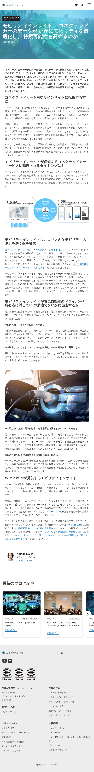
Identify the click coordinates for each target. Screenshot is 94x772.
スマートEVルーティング (59, 715)
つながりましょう (9, 711)
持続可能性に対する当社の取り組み (35, 528)
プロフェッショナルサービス (14, 696)
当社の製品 (6, 700)
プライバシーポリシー (58, 749)
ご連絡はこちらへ (24, 560)
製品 (40, 511)
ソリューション (52, 511)
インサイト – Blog (56, 728)
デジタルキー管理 (56, 706)
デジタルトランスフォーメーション (16, 732)
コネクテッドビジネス (11, 18)
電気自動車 (6, 737)
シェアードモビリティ (11, 750)
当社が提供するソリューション (17, 687)
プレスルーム (54, 745)
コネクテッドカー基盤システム (62, 697)
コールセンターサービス (59, 692)
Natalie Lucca (75, 524)
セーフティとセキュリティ (13, 746)
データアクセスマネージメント (62, 701)
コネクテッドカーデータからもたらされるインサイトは (32, 249)
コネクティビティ (9, 728)
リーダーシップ (55, 732)
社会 (5, 19)
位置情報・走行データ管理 (60, 711)
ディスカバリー (8, 692)
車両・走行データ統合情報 (13, 741)
